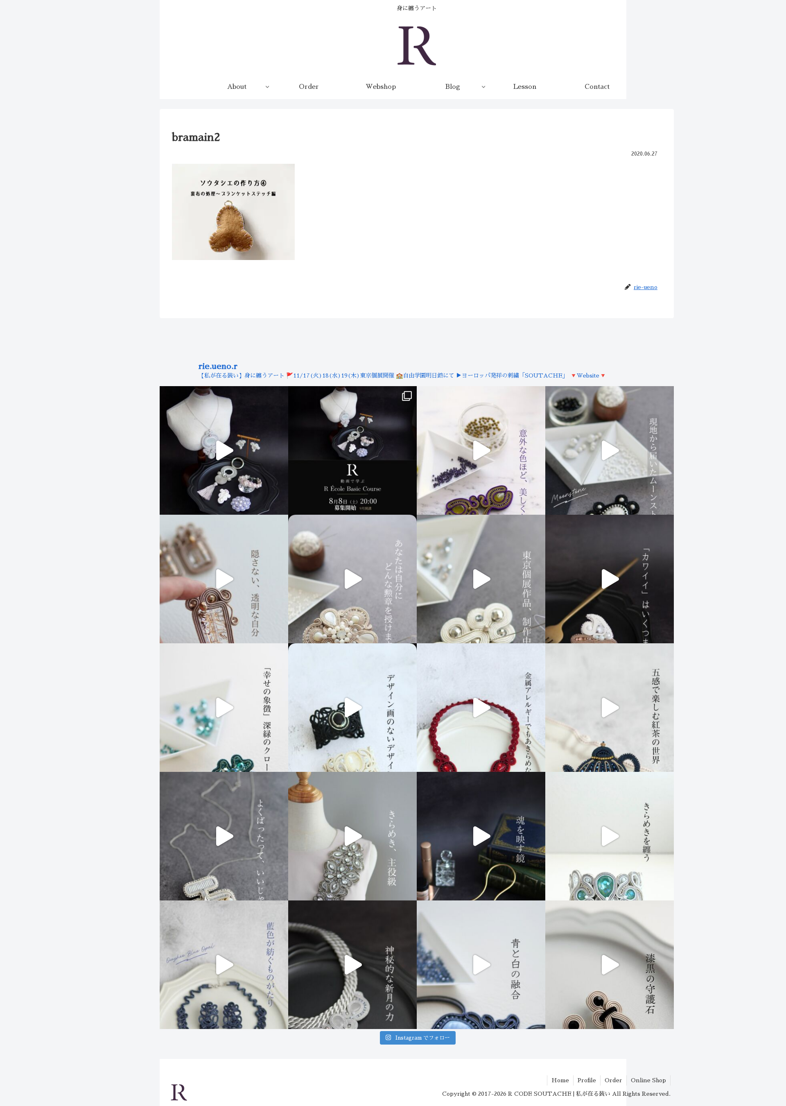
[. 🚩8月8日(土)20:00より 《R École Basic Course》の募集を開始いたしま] (352, 450)
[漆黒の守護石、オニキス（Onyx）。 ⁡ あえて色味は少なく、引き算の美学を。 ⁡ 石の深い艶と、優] (609, 964)
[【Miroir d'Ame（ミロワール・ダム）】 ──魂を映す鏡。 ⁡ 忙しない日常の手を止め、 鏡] (481, 836)
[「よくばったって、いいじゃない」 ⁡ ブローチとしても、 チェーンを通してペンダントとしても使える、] (224, 836)
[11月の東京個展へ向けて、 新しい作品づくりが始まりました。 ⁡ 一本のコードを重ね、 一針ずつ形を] (481, 579)
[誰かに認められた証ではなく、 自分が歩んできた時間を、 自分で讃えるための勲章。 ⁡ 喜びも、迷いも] (352, 579)
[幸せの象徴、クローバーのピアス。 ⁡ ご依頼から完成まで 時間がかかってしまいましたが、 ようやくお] (224, 707)
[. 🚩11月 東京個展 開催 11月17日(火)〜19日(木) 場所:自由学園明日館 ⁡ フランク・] (352, 707)
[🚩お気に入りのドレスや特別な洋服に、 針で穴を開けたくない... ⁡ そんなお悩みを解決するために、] (352, 836)
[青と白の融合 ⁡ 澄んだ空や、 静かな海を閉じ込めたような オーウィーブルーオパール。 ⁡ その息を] (481, 964)
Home (560, 1080)
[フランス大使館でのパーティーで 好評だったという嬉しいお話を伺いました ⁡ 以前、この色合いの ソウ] (609, 836)
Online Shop (648, 1080)
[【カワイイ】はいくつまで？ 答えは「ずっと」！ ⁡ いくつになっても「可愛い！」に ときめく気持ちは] (609, 579)
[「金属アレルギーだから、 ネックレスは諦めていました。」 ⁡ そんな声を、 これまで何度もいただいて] (481, 707)
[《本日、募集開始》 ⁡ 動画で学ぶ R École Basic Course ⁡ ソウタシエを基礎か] (224, 450)
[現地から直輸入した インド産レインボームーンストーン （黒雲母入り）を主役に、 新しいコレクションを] (609, 450)
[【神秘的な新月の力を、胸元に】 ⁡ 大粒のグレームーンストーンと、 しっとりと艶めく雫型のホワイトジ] (352, 964)
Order (613, 1080)
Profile (587, 1080)
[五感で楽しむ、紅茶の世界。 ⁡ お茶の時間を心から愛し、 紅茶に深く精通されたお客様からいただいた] (609, 707)
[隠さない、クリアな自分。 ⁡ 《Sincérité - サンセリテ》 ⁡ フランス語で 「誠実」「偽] (224, 579)
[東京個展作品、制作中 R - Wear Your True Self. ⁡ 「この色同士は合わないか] (481, 450)
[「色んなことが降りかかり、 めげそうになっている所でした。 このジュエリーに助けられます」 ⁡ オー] (224, 964)
